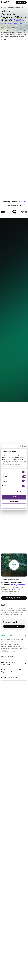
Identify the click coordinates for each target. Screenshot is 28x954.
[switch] (24, 476)
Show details (20, 491)
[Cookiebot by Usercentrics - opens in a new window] (20, 446)
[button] (13, 2)
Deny (14, 506)
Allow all (14, 496)
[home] (5, 2)
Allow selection (14, 501)
